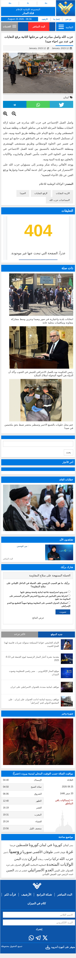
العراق (26, 864)
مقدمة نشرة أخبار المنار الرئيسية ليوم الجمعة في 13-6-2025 (32, 658)
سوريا (27, 852)
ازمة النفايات (62, 193)
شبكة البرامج (44, 894)
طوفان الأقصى (42, 852)
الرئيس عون (62, 874)
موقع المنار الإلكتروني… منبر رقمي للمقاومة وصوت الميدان (34, 673)
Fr (28, 3)
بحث (68, 452)
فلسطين (22, 845)
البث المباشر (39, 26)
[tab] (38, 575)
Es (46, 3)
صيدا (22, 193)
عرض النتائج (38, 617)
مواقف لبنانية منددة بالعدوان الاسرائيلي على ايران (34, 687)
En (10, 3)
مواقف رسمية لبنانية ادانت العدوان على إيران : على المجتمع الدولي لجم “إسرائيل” (33, 701)
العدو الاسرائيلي (41, 870)
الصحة (71, 874)
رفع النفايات (40, 193)
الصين (10, 870)
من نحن (68, 19)
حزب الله (66, 859)
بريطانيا (41, 859)
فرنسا (12, 845)
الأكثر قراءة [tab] (19, 634)
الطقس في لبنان (21, 871)
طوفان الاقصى (59, 852)
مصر (71, 845)
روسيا (15, 851)
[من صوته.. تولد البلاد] (38, 741)
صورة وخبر (67, 713)
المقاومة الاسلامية (38, 865)
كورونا (34, 845)
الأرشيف (45, 19)
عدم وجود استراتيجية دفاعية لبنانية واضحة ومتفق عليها (44, 592)
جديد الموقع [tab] (56, 634)
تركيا (55, 859)
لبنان (66, 97)
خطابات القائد (66, 479)
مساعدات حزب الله (58, 200)
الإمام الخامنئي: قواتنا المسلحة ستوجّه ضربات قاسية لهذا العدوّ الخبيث (31, 644)
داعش (5, 852)
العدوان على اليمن (63, 870)
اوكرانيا (24, 859)
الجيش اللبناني (49, 874)
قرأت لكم (10, 894)
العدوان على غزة (13, 865)
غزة (69, 851)
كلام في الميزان (37, 903)
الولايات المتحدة (60, 864)
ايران (32, 858)
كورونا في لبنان (50, 845)
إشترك (39, 929)
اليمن (17, 859)
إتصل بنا (56, 19)
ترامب (48, 858)
